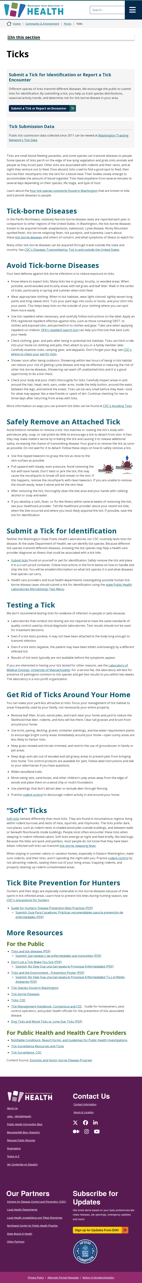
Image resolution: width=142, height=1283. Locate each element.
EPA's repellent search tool (59, 330)
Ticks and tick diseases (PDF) (30, 951)
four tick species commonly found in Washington (64, 191)
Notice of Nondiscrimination (98, 1277)
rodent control (33, 795)
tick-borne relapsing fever (78, 846)
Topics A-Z (13, 1156)
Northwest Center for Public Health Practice (32, 1225)
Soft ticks (13, 819)
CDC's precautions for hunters (28, 900)
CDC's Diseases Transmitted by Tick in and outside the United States (71, 250)
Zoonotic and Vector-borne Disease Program (61, 1060)
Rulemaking (14, 1148)
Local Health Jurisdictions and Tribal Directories (34, 1217)
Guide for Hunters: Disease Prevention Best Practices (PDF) (52, 908)
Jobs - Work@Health (19, 1116)
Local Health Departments (22, 1209)
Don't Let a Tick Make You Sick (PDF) (36, 962)
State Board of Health (19, 1233)
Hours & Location (84, 1112)
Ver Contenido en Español (22, 1164)
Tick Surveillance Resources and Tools (37, 1046)
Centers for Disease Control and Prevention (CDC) (36, 1201)
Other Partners (15, 1241)
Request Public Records (21, 1140)
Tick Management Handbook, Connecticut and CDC (46, 1006)
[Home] (37, 10)
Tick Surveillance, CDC (26, 1052)
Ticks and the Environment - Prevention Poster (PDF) (47, 973)
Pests (67, 23)
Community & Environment (42, 23)
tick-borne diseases (28, 237)
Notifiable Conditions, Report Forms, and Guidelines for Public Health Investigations (69, 1040)
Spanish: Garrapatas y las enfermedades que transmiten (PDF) (58, 956)
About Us (12, 1108)
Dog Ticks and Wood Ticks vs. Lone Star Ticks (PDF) (46, 1022)
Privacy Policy (36, 1277)
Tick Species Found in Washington (34, 988)
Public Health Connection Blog (24, 1124)
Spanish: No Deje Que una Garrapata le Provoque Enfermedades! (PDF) (65, 966)
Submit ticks (19, 560)
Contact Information (85, 1104)
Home (17, 23)
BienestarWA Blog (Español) (23, 1132)
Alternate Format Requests (63, 1277)
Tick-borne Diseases (25, 994)
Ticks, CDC (18, 1000)
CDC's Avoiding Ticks (117, 406)
